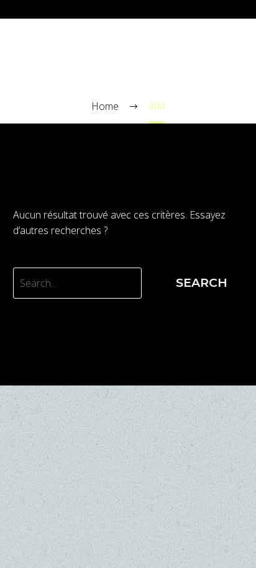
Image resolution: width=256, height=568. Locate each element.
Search (201, 283)
